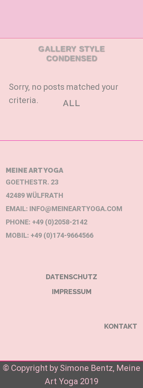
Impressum (72, 292)
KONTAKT (120, 326)
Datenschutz (71, 277)
